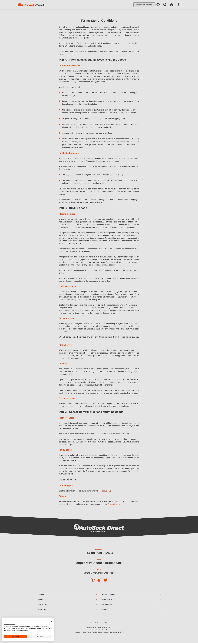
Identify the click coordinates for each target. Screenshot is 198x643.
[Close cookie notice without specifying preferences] (51, 621)
